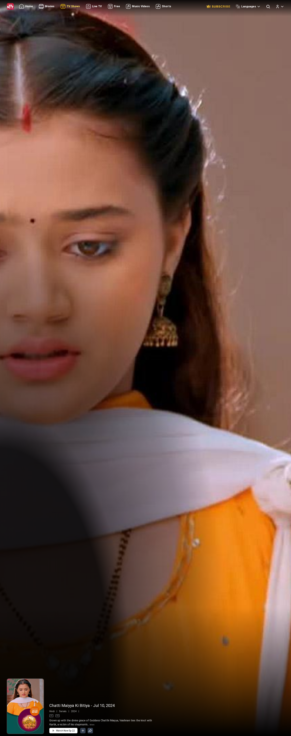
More (92, 725)
